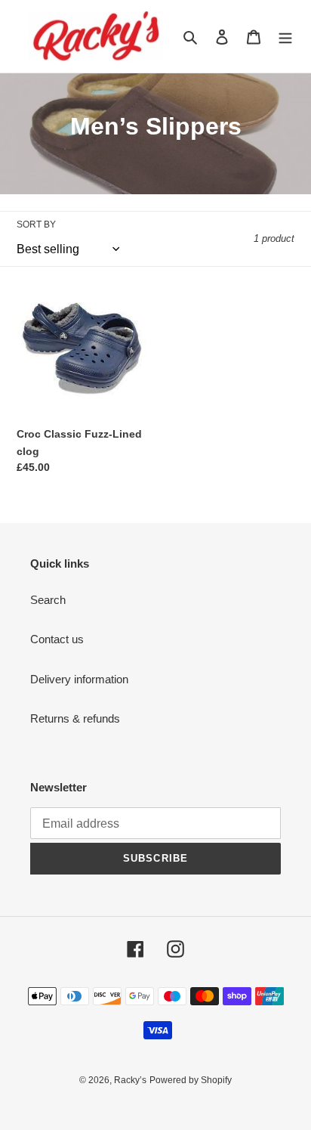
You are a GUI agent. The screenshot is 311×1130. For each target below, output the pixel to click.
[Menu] (285, 36)
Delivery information (79, 679)
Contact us (57, 639)
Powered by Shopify (190, 1080)
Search (48, 599)
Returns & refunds (75, 718)
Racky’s (130, 1080)
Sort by (36, 224)
